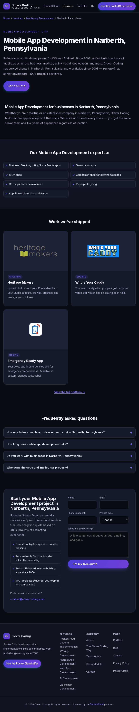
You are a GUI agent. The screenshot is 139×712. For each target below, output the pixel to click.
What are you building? (80, 528)
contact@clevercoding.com (27, 599)
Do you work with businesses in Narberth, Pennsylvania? (44, 456)
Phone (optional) (77, 513)
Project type (106, 513)
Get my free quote (85, 564)
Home (6, 18)
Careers (91, 671)
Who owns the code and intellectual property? (37, 467)
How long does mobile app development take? (37, 444)
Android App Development (67, 661)
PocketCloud (51, 6)
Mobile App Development (40, 18)
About (89, 640)
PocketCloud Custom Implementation (69, 642)
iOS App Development (67, 653)
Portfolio (82, 6)
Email (102, 497)
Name (71, 497)
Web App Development (67, 670)
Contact (117, 655)
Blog (115, 647)
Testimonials (93, 656)
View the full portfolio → (69, 392)
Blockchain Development (67, 686)
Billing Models (94, 664)
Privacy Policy (121, 663)
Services (68, 6)
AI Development (69, 678)
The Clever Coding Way (97, 648)
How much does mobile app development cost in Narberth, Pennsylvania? (56, 432)
